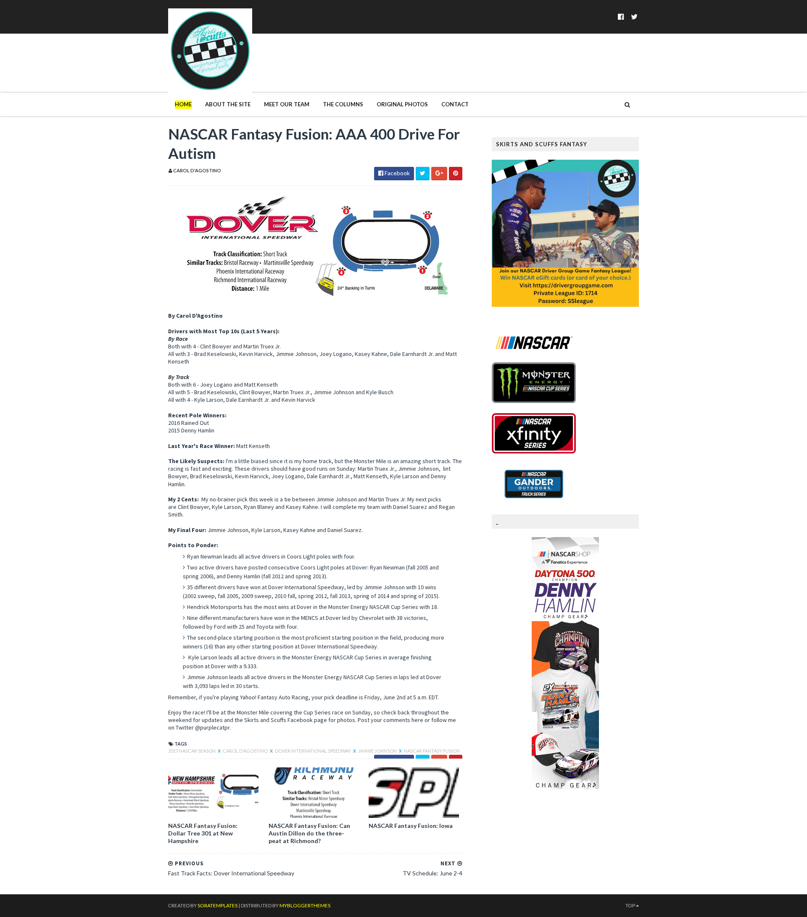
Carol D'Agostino (246, 751)
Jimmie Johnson (378, 751)
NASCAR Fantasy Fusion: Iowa (411, 825)
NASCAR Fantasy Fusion (432, 751)
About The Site (228, 104)
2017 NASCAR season (192, 751)
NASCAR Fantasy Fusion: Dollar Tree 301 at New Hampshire (202, 833)
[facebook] (621, 16)
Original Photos (402, 104)
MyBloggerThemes (305, 905)
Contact (455, 104)
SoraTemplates (217, 905)
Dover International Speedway (313, 751)
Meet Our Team (286, 104)
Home (183, 104)
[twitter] (634, 16)
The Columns (343, 104)
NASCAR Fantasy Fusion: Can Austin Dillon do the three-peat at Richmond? (309, 833)
